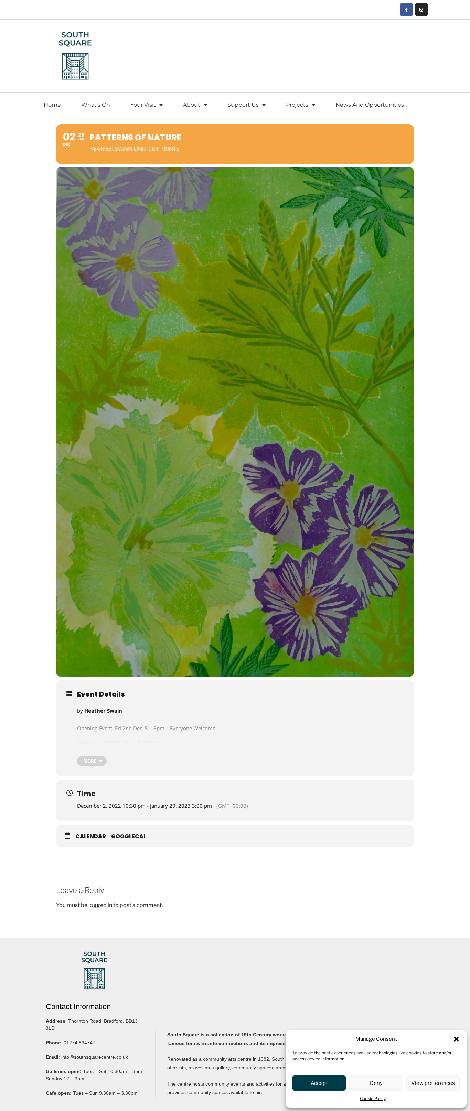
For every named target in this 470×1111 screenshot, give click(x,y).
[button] (456, 1039)
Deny (376, 1083)
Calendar (90, 836)
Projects (297, 104)
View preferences (433, 1083)
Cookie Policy (373, 1098)
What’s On (95, 104)
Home (52, 104)
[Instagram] (421, 9)
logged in (100, 905)
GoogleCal (128, 836)
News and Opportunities (369, 104)
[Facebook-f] (406, 9)
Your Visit (143, 104)
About (191, 104)
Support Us (243, 104)
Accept (319, 1083)
